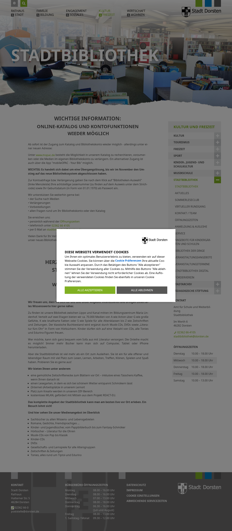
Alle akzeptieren (90, 290)
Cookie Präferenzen (128, 261)
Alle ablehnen (142, 290)
